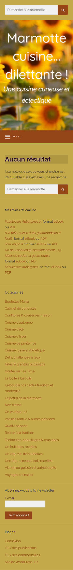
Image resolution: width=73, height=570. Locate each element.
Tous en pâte (14, 244)
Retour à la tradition (19, 433)
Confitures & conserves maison (28, 315)
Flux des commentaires (22, 555)
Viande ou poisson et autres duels (30, 468)
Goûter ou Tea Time (19, 371)
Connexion (13, 541)
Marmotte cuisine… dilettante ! (36, 55)
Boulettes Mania (17, 301)
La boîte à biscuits (18, 378)
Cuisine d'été (14, 329)
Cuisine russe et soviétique (25, 350)
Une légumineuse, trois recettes (28, 461)
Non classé (13, 405)
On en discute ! (16, 412)
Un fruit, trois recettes (21, 447)
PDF (13, 227)
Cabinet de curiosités (20, 308)
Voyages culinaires (19, 475)
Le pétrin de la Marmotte (23, 398)
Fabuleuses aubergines (21, 267)
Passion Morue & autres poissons (30, 419)
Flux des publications (20, 548)
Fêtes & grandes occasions (25, 364)
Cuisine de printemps (20, 343)
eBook (58, 221)
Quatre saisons (16, 426)
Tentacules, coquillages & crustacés (32, 440)
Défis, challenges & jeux (22, 357)
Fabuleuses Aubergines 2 (23, 221)
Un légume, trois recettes (24, 454)
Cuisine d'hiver (15, 336)
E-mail (10, 498)
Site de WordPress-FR (21, 562)
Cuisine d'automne (19, 322)
